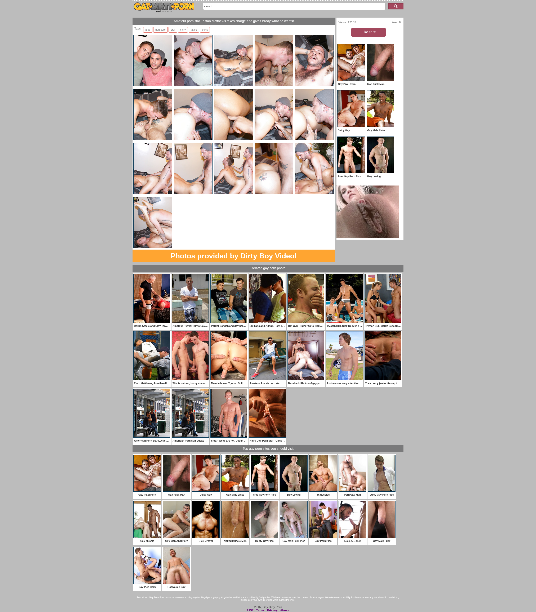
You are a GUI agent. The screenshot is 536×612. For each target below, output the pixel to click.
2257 (250, 610)
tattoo (194, 29)
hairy (183, 29)
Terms (260, 610)
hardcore (160, 29)
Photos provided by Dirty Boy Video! (234, 256)
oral (173, 29)
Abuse (284, 610)
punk (205, 29)
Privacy (272, 610)
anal (147, 29)
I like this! (368, 32)
